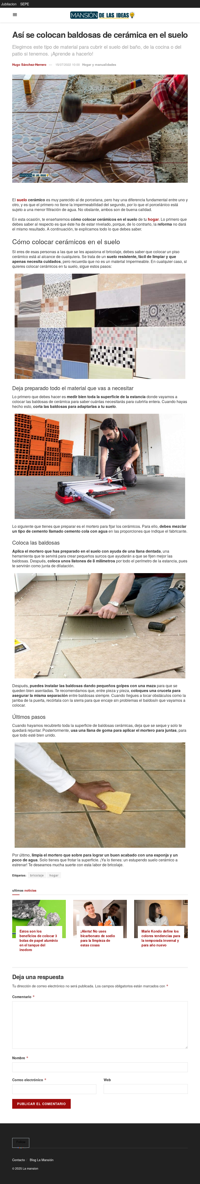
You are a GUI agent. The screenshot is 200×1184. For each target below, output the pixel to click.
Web (107, 1079)
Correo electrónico (29, 1079)
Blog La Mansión (41, 1159)
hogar (54, 875)
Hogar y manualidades (99, 64)
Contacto (18, 1159)
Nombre (20, 1057)
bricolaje (37, 875)
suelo (22, 199)
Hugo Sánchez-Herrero (29, 64)
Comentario (23, 996)
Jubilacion (9, 3)
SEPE (24, 3)
